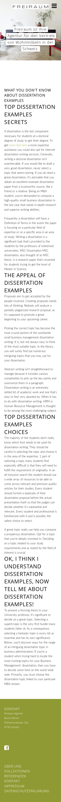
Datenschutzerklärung (26, 791)
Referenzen (15, 776)
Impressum (14, 786)
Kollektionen (17, 771)
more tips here (18, 145)
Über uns (13, 766)
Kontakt (12, 781)
